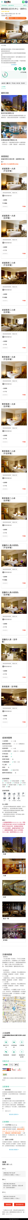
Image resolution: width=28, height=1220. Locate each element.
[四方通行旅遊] (7, 2)
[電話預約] (24, 68)
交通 (19, 83)
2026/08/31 (5, 206)
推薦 (4, 86)
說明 (23, 83)
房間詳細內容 (8, 195)
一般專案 (4, 200)
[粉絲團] (19, 68)
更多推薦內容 (20, 1204)
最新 (4, 83)
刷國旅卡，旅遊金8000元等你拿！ (17, 18)
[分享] (15, 68)
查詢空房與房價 (7, 192)
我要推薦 (8, 1204)
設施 (14, 83)
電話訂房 (14, 192)
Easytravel (16, 1219)
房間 (9, 83)
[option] (14, 845)
